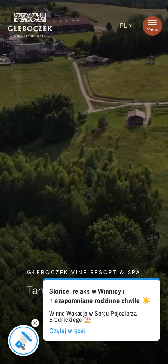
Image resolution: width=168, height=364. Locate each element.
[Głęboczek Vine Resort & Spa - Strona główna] (30, 35)
